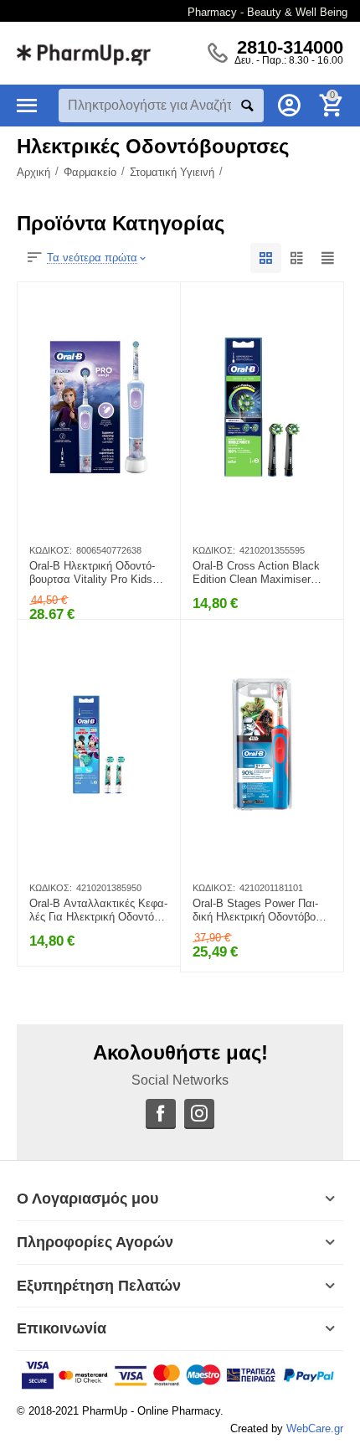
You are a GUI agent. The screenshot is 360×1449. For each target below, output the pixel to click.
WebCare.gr (314, 1428)
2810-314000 (290, 47)
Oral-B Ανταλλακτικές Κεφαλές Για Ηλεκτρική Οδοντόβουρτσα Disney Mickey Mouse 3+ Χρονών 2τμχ (98, 910)
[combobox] (161, 105)
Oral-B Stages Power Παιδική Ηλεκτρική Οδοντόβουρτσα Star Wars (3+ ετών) (262, 910)
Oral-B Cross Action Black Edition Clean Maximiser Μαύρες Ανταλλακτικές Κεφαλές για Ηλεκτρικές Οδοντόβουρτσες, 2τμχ (258, 572)
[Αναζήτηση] (247, 105)
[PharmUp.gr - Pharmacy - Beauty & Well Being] (84, 52)
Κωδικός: (50, 550)
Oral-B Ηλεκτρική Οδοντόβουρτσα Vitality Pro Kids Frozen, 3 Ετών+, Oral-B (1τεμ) (92, 572)
